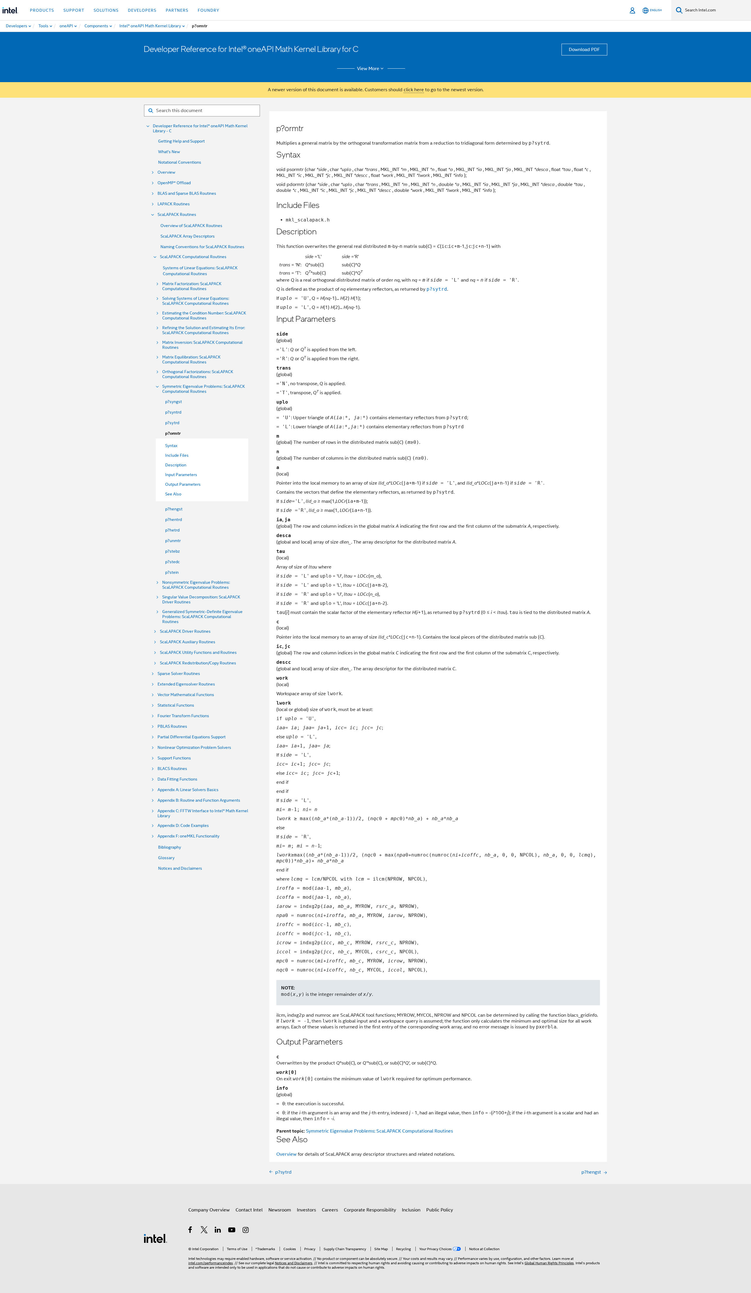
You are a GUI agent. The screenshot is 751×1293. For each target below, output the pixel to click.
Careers (330, 1210)
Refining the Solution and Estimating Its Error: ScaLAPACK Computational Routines (203, 330)
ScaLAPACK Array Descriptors (187, 236)
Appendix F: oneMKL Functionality (188, 836)
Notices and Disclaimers (180, 868)
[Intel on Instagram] (246, 1231)
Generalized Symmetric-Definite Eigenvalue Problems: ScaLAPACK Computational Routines (202, 616)
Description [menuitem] (175, 465)
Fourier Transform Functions (183, 715)
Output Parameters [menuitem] (183, 484)
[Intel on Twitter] (204, 1231)
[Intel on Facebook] (190, 1231)
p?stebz (172, 551)
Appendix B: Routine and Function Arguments (199, 800)
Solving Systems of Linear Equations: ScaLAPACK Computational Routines (195, 301)
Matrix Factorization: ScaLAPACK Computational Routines (191, 286)
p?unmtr (173, 540)
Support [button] (73, 10)
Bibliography (169, 847)
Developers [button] (142, 10)
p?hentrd (173, 519)
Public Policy (439, 1210)
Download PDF (584, 50)
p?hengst (173, 509)
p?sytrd (172, 422)
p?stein (172, 572)
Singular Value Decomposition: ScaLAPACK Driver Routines (201, 600)
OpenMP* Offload (174, 182)
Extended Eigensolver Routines (186, 684)
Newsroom (279, 1210)
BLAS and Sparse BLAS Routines (187, 193)
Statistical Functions (176, 705)
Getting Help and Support (181, 141)
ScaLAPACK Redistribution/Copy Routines (198, 663)
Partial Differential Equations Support (192, 736)
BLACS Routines (172, 768)
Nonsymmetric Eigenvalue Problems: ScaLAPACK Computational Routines (196, 585)
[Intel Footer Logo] (155, 1238)
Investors (306, 1210)
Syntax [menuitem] (171, 445)
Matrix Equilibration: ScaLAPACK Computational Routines (191, 360)
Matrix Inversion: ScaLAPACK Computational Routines (202, 345)
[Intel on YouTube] (232, 1231)
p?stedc (172, 561)
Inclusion (411, 1210)
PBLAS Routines (172, 726)
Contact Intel (249, 1210)
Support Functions (174, 758)
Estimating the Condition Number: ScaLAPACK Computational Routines (204, 316)
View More (368, 69)
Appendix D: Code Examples (183, 825)
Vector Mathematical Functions (186, 694)
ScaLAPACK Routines (177, 214)
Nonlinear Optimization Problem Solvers (194, 747)
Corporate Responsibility (370, 1210)
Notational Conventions (179, 162)
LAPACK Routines (174, 204)
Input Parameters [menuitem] (181, 474)
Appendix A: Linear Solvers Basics (188, 789)
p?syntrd (173, 412)
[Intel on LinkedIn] (218, 1231)
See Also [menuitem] (173, 494)
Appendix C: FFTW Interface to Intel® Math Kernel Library (203, 813)
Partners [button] (177, 10)
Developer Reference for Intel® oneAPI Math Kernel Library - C (200, 128)
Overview (166, 172)
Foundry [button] (208, 10)
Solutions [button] (106, 10)
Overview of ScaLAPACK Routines (191, 225)
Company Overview (209, 1210)
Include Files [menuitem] (177, 455)
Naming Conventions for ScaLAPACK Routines (202, 246)
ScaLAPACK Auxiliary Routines (187, 641)
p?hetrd (172, 530)
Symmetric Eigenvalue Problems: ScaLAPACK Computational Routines (203, 389)
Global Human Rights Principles (549, 1263)
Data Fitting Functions (177, 779)
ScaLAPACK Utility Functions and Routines (198, 652)
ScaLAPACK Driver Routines (185, 631)
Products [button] (42, 10)
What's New (169, 151)
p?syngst (173, 401)
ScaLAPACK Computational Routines (193, 256)
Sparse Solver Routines (179, 673)
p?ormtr (172, 433)
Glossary (166, 857)
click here (414, 90)
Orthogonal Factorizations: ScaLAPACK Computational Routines (197, 374)
